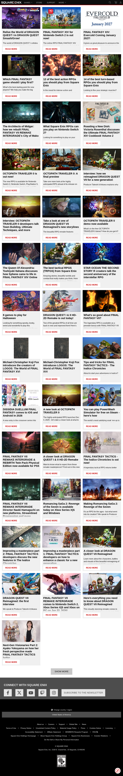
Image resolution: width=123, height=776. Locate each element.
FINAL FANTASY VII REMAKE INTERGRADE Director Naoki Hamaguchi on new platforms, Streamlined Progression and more (21, 510)
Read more (11, 49)
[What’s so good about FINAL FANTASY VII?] (102, 301)
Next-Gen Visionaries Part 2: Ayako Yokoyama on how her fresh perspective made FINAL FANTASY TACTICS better (21, 651)
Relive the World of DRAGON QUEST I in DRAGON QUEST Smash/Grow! (21, 35)
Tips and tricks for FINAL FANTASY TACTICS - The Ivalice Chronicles (99, 365)
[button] (118, 771)
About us (40, 724)
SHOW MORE (61, 671)
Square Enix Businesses (80, 736)
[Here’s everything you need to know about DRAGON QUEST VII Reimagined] (102, 584)
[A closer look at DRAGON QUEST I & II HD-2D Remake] (61, 442)
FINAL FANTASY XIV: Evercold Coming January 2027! (100, 35)
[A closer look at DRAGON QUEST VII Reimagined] (102, 537)
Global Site (73, 724)
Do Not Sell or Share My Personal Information (61, 740)
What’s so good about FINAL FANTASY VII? (101, 317)
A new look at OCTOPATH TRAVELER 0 (59, 411)
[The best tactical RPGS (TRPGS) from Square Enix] (61, 254)
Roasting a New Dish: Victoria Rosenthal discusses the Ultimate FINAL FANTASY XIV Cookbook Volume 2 (102, 131)
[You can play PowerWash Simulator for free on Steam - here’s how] (102, 395)
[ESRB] (61, 766)
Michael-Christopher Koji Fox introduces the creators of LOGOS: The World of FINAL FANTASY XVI (21, 367)
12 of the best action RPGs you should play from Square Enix (61, 82)
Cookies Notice (95, 728)
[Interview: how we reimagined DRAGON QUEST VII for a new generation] (102, 159)
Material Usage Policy (68, 728)
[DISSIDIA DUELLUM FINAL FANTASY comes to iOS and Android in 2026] (21, 395)
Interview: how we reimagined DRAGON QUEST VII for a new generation (102, 176)
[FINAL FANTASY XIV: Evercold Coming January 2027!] (102, 18)
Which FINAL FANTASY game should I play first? (18, 81)
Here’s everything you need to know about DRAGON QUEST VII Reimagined (100, 601)
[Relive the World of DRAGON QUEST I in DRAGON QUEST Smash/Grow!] (21, 18)
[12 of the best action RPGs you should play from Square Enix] (61, 65)
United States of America (61, 715)
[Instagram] (54, 692)
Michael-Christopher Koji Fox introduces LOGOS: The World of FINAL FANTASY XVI (61, 367)
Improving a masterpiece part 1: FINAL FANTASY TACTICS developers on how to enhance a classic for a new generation (61, 557)
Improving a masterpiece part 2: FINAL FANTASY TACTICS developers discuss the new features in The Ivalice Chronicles (21, 557)
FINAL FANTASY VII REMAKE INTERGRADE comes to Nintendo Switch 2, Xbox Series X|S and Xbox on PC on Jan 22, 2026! (61, 604)
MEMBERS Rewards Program (76, 732)
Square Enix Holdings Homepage (23, 736)
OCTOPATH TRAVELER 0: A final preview (60, 175)
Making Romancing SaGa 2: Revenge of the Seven (101, 505)
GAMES (27, 2)
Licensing (109, 728)
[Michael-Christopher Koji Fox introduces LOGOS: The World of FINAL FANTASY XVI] (61, 348)
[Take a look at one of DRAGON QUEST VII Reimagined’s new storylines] (61, 206)
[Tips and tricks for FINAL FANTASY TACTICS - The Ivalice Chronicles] (102, 348)
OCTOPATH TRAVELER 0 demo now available (99, 222)
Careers (51, 724)
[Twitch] (42, 692)
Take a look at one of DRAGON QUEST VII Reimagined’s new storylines (61, 223)
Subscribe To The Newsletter (83, 692)
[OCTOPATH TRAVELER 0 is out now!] (21, 159)
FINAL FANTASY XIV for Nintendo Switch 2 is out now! (58, 35)
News (84, 724)
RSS (94, 732)
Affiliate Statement (54, 732)
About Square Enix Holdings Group (53, 736)
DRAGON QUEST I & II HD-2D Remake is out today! (60, 317)
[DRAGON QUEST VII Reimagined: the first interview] (21, 584)
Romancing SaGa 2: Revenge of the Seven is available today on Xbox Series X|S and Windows (61, 508)
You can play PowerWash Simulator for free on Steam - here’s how (102, 412)
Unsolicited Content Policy (45, 728)
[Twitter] (19, 692)
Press (83, 728)
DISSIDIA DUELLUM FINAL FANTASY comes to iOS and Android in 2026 (20, 412)
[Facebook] (8, 692)
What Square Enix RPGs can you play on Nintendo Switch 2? (61, 129)
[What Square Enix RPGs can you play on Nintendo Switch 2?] (61, 112)
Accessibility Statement (34, 732)
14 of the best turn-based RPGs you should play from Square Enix (101, 82)
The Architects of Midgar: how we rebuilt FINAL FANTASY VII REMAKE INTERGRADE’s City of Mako (21, 131)
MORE (61, 2)
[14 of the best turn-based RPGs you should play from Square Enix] (102, 65)
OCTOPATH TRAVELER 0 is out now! (20, 175)
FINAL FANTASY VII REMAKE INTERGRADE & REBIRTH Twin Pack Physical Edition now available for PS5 (21, 461)
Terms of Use (11, 728)
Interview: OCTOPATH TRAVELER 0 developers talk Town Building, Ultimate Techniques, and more (21, 225)
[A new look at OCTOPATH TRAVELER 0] (61, 395)
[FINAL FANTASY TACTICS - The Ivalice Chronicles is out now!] (102, 442)
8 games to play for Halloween (15, 317)
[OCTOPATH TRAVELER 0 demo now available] (102, 206)
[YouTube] (31, 692)
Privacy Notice (26, 728)
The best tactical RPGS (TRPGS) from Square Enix (60, 269)
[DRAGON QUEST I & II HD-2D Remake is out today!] (61, 301)
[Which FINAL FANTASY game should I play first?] (21, 65)
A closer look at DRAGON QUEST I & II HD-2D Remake (60, 458)
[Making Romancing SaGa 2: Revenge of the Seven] (102, 489)
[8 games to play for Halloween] (21, 301)
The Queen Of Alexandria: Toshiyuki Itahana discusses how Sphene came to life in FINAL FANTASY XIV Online (20, 272)
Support (62, 724)
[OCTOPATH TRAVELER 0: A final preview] (61, 159)
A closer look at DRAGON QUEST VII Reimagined (99, 552)
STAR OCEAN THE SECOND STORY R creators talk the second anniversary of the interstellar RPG (101, 272)
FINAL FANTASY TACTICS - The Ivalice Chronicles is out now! (101, 459)
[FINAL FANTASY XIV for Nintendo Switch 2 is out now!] (61, 18)
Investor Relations (101, 736)
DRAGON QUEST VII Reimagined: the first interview (16, 601)
